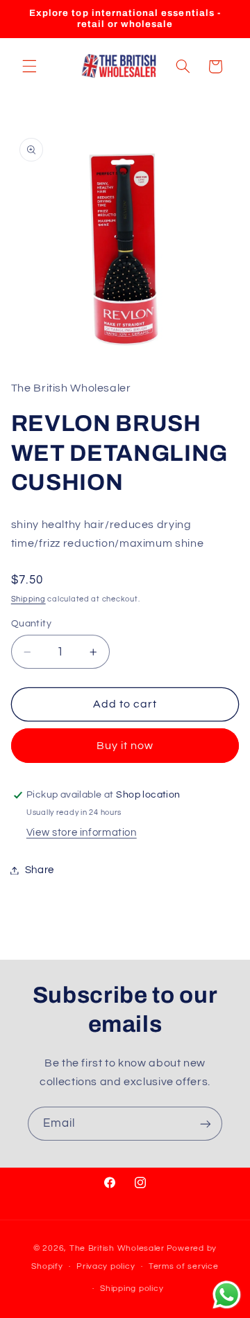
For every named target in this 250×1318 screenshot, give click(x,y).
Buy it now (125, 745)
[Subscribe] (206, 1124)
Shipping (28, 599)
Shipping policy (131, 1288)
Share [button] (39, 870)
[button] (29, 66)
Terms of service (184, 1266)
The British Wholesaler (117, 1248)
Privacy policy (105, 1266)
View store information (81, 832)
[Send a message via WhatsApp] (226, 1295)
